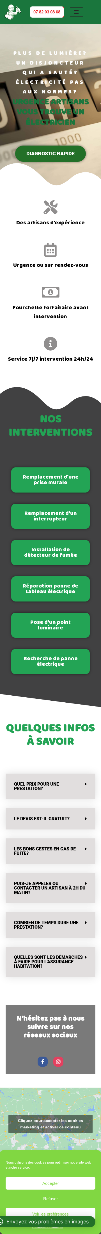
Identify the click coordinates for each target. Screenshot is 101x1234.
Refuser (50, 1198)
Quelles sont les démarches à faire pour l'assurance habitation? (48, 962)
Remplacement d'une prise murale (51, 480)
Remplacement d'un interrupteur (50, 516)
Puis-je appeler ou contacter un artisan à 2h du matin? (50, 888)
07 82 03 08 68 (47, 11)
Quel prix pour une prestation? (36, 786)
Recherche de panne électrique (51, 661)
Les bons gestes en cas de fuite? (45, 851)
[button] (50, 786)
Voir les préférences (50, 1214)
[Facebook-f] (43, 1062)
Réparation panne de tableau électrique (50, 589)
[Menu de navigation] (76, 12)
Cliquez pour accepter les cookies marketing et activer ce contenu (50, 1123)
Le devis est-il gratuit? (42, 818)
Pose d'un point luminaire (50, 625)
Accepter (50, 1183)
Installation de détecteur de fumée (50, 552)
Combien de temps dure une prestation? (46, 925)
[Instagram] (58, 1062)
